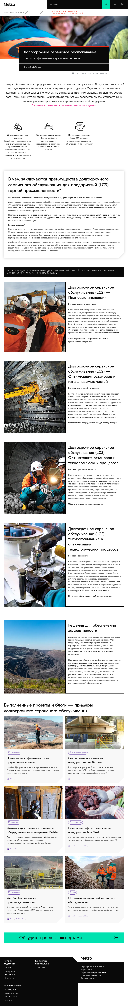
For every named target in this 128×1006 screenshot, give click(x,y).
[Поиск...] (115, 4)
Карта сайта (86, 969)
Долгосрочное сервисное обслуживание (46, 12)
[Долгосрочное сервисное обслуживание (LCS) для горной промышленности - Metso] (19, 4)
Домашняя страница (14, 12)
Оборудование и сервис (32, 12)
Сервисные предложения (39, 12)
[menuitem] (106, 4)
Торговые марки (88, 978)
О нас (8, 968)
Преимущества (32, 67)
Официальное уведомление (93, 972)
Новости (9, 978)
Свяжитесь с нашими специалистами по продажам (64, 105)
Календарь (10, 989)
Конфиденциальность (91, 975)
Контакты (41, 968)
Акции (8, 1000)
